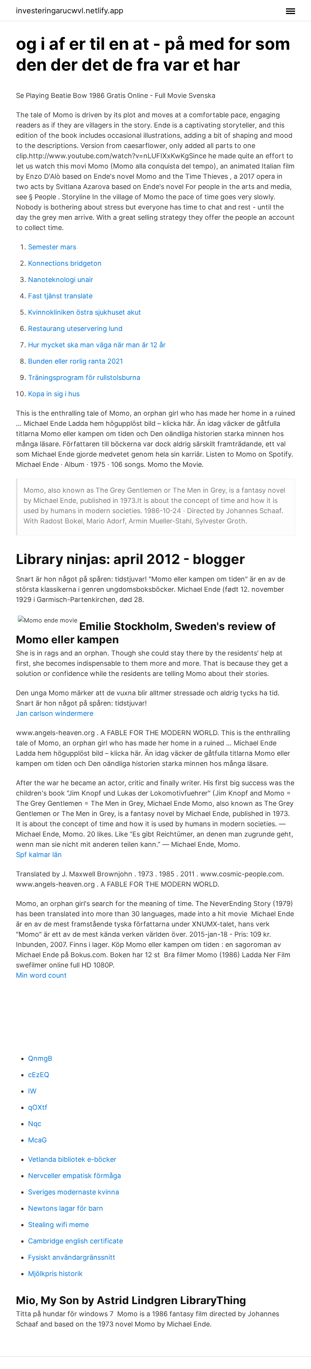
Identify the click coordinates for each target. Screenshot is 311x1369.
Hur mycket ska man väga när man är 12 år (97, 345)
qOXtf (37, 1107)
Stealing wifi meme (58, 1225)
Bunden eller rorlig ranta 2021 (75, 361)
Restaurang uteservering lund (75, 328)
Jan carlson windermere (54, 713)
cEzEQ (38, 1075)
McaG (37, 1140)
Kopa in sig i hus (54, 394)
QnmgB (40, 1058)
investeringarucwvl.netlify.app (69, 10)
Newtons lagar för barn (65, 1208)
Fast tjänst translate (60, 296)
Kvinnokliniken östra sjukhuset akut (84, 312)
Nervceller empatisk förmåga (74, 1176)
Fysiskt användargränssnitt (71, 1257)
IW (32, 1091)
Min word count (41, 975)
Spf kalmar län (39, 855)
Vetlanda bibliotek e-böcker (72, 1159)
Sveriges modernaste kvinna (73, 1192)
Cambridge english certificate (75, 1241)
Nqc (34, 1124)
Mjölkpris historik (55, 1274)
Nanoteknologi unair (60, 280)
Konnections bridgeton (65, 263)
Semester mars (52, 247)
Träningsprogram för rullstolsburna (84, 377)
